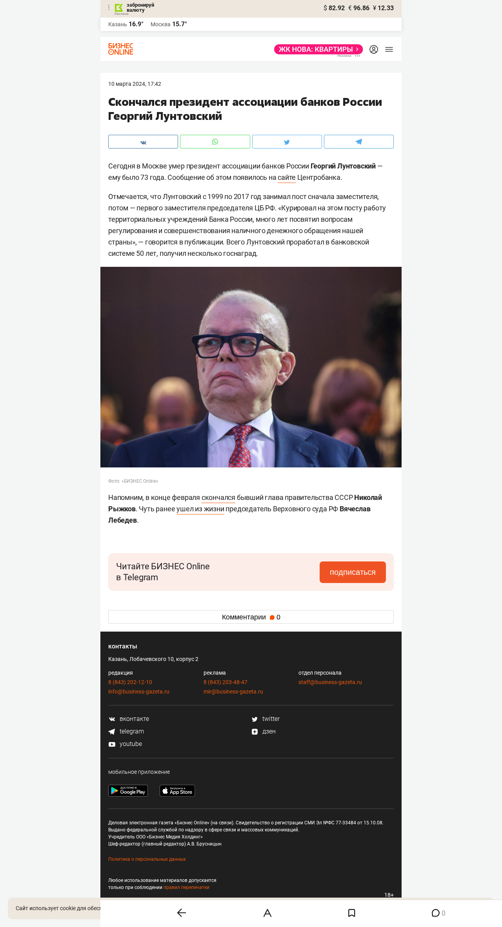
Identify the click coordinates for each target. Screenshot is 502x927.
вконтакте (133, 718)
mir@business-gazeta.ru (233, 691)
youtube (130, 744)
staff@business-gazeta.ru (330, 682)
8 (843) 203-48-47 (225, 682)
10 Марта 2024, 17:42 (134, 84)
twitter (270, 718)
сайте (287, 177)
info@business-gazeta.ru (138, 691)
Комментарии (251, 617)
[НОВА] (316, 49)
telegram (131, 731)
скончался (218, 497)
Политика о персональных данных (147, 859)
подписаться (353, 572)
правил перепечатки (186, 887)
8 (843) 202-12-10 (130, 682)
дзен (268, 731)
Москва (161, 24)
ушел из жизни (200, 509)
